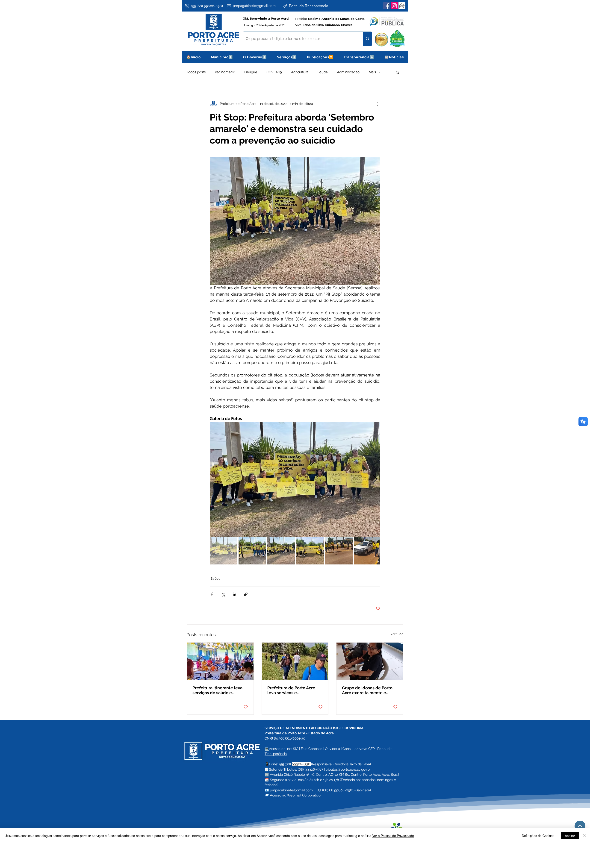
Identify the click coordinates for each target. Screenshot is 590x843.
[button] (222, 57)
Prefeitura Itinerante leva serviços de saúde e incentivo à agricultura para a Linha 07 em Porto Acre (219, 690)
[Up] (580, 826)
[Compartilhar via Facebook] (212, 594)
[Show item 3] (281, 550)
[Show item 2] (252, 550)
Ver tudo (396, 634)
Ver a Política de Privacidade (393, 835)
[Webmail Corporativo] (401, 5)
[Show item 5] (339, 550)
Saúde (323, 72)
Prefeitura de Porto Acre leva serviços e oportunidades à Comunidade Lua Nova (291, 690)
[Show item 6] (367, 550)
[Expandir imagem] (295, 479)
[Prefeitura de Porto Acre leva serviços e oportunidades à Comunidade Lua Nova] (295, 661)
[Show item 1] (223, 550)
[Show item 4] (310, 550)
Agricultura (299, 72)
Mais (372, 72)
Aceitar (570, 835)
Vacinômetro (225, 72)
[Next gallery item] (375, 479)
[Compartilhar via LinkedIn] (234, 594)
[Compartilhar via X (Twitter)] (223, 594)
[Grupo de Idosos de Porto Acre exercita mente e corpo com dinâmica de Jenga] (369, 661)
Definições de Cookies (538, 835)
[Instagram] (394, 5)
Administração (348, 72)
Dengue (250, 72)
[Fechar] (584, 835)
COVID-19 (274, 72)
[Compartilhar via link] (246, 594)
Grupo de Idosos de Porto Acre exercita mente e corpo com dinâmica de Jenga (367, 690)
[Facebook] (386, 5)
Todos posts (196, 72)
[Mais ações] (377, 103)
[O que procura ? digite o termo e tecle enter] (367, 39)
